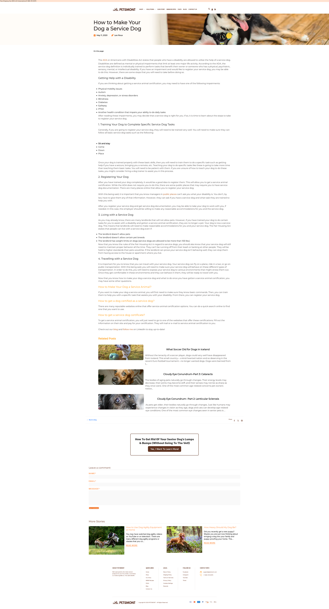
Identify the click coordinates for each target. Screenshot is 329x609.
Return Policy (167, 572)
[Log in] (212, 9)
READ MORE (132, 545)
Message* (94, 489)
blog (115, 329)
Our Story (148, 577)
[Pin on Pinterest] (242, 420)
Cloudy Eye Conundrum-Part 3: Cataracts (188, 374)
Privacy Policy (167, 580)
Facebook (185, 572)
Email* (92, 481)
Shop (147, 574)
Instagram (185, 574)
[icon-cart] (215, 9)
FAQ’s (147, 583)
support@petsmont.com (210, 572)
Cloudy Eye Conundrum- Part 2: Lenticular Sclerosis (188, 398)
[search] (209, 9)
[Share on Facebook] (234, 420)
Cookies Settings (168, 583)
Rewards (165, 586)
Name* (92, 473)
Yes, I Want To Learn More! (164, 449)
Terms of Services (168, 577)
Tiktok (184, 580)
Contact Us (149, 589)
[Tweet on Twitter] (238, 420)
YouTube (185, 577)
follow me (128, 329)
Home (147, 572)
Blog (147, 586)
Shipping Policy (167, 574)
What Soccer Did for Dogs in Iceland (188, 349)
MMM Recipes (150, 580)
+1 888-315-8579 (208, 575)
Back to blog (93, 420)
